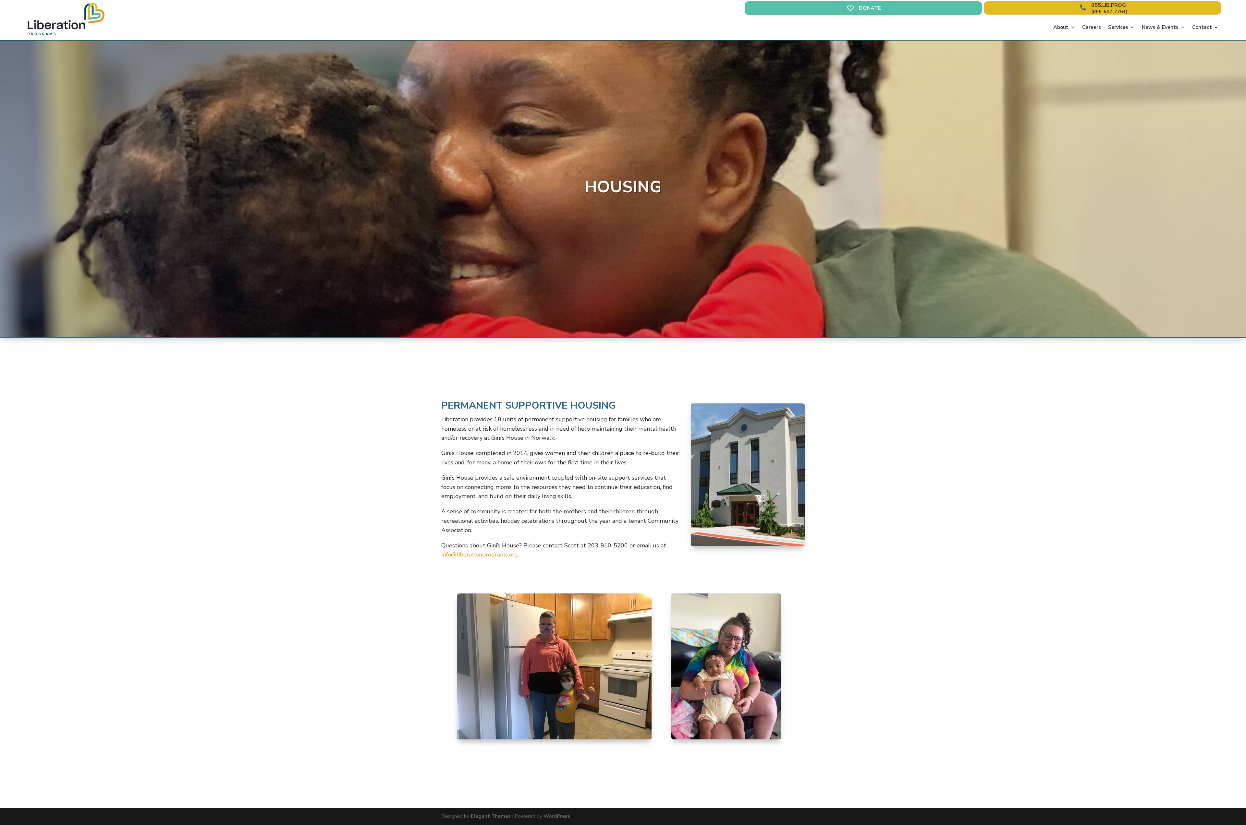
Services (1118, 27)
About (1061, 27)
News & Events (1160, 27)
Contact (1202, 27)
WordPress (557, 816)
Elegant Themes (491, 816)
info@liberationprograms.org (479, 554)
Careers (1091, 27)
